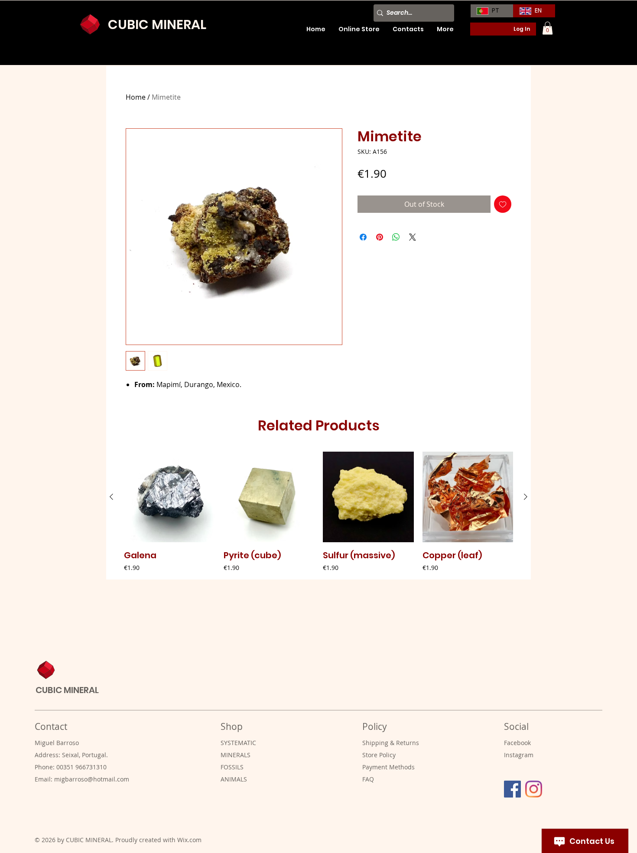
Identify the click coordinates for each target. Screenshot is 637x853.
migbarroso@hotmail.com (91, 779)
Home (136, 97)
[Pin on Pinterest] (379, 237)
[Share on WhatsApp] (396, 237)
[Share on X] (412, 237)
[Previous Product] (111, 497)
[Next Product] (525, 497)
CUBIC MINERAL (157, 24)
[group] (318, 512)
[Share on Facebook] (363, 237)
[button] (547, 28)
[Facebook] (512, 789)
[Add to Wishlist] (502, 204)
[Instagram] (533, 789)
